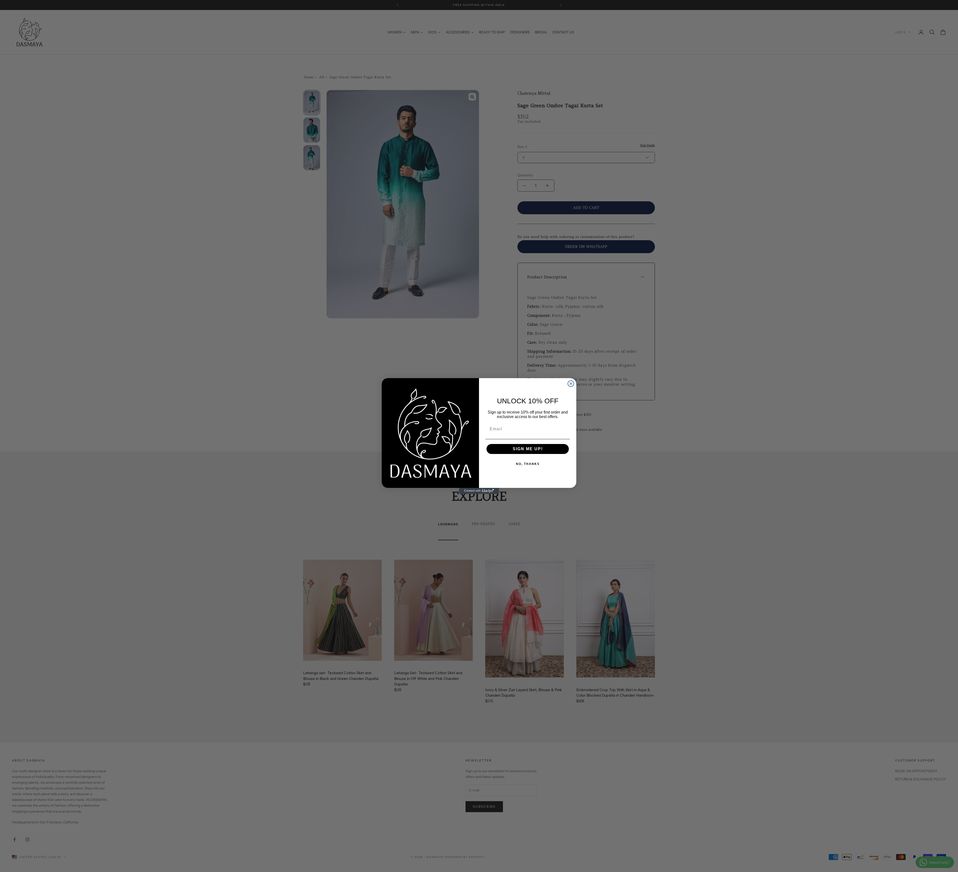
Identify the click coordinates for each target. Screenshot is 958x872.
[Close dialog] (571, 384)
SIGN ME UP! (528, 449)
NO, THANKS (528, 464)
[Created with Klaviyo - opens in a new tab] (479, 491)
